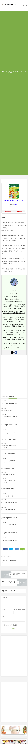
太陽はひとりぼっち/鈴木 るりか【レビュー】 (8, 446)
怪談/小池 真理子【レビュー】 (8, 468)
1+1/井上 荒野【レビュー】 (7, 496)
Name (3, 609)
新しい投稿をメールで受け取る (10, 625)
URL (3, 616)
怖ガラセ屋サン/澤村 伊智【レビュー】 (9, 454)
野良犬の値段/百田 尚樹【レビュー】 (8, 510)
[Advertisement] (14, 376)
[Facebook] (15, 352)
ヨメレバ (15, 204)
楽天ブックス (8, 211)
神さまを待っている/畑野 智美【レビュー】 (9, 533)
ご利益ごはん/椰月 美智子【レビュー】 (9, 540)
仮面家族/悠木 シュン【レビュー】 (9, 474)
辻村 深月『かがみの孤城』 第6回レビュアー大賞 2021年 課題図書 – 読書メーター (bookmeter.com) (14, 326)
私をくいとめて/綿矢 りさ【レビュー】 (9, 502)
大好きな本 (9, 556)
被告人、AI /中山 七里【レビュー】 (9, 439)
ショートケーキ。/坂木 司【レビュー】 (9, 525)
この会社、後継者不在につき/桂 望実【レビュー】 (9, 518)
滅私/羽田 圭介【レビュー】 (7, 410)
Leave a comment (6, 562)
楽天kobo (19, 211)
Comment (4, 597)
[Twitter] (12, 352)
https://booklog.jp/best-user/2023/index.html (14, 348)
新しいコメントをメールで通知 (10, 624)
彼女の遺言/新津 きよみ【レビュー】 (8, 489)
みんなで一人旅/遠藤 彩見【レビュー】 (9, 403)
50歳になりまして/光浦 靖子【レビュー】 (8, 461)
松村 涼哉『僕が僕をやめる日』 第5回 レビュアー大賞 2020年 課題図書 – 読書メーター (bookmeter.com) (14, 313)
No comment (13, 560)
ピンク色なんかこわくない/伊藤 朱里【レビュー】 (9, 432)
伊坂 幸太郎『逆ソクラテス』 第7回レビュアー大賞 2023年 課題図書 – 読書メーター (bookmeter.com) (14, 339)
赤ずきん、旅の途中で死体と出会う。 (14, 200)
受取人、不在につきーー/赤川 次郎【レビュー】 (9, 425)
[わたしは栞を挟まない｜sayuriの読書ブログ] (8, 4)
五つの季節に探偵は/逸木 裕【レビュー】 (9, 417)
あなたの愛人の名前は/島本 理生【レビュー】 (8, 481)
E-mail (15, 609)
